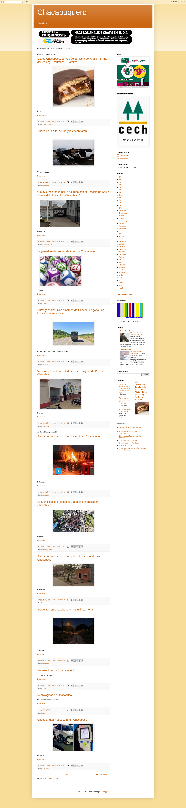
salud (50, 244)
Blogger (105, 792)
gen (120, 234)
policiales (46, 185)
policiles (122, 252)
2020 (120, 200)
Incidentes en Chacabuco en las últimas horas (65, 609)
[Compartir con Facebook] (79, 121)
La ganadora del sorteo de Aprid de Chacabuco (66, 251)
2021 (120, 203)
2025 (120, 208)
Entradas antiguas (102, 774)
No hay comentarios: (58, 121)
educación (122, 229)
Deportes (122, 223)
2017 (120, 192)
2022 (120, 205)
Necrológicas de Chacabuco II (55, 670)
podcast (121, 244)
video (121, 283)
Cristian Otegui (125, 155)
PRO (120, 259)
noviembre (122, 241)
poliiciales (122, 254)
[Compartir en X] (77, 121)
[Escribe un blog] (74, 121)
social (121, 275)
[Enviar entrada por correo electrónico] (68, 121)
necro (121, 239)
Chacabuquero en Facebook (129, 443)
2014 (120, 185)
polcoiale (122, 247)
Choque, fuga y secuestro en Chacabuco (62, 719)
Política (50, 124)
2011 (120, 177)
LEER (51, 23)
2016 (120, 190)
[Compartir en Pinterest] (82, 121)
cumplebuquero (124, 221)
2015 (120, 187)
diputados (122, 226)
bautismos (122, 210)
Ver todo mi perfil (123, 159)
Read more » (41, 115)
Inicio (66, 774)
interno (121, 236)
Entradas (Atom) (52, 778)
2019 (120, 198)
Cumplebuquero (125, 350)
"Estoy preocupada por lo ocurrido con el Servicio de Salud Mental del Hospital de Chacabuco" (73, 193)
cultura (45, 124)
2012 (120, 179)
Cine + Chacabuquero (127, 331)
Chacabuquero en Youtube (128, 440)
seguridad (122, 272)
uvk (120, 280)
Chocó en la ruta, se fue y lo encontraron (62, 131)
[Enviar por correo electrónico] (72, 121)
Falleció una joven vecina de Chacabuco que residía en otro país (124, 388)
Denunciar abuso (124, 294)
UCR (120, 278)
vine (120, 285)
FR (120, 231)
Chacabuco (123, 213)
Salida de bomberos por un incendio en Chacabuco (68, 436)
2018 (120, 195)
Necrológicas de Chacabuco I (55, 695)
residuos (122, 267)
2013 (120, 182)
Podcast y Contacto (125, 445)
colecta (121, 216)
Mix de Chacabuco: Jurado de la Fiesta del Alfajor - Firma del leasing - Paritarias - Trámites (72, 60)
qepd (44, 688)
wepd (121, 288)
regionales (122, 265)
